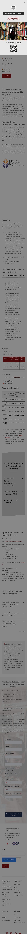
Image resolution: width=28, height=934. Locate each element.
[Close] (25, 441)
